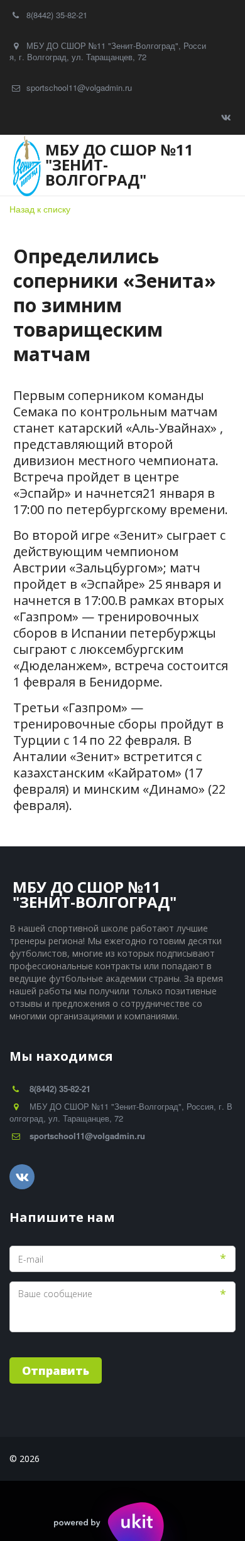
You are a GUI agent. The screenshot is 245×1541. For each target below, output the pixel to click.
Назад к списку (39, 208)
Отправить (55, 1370)
